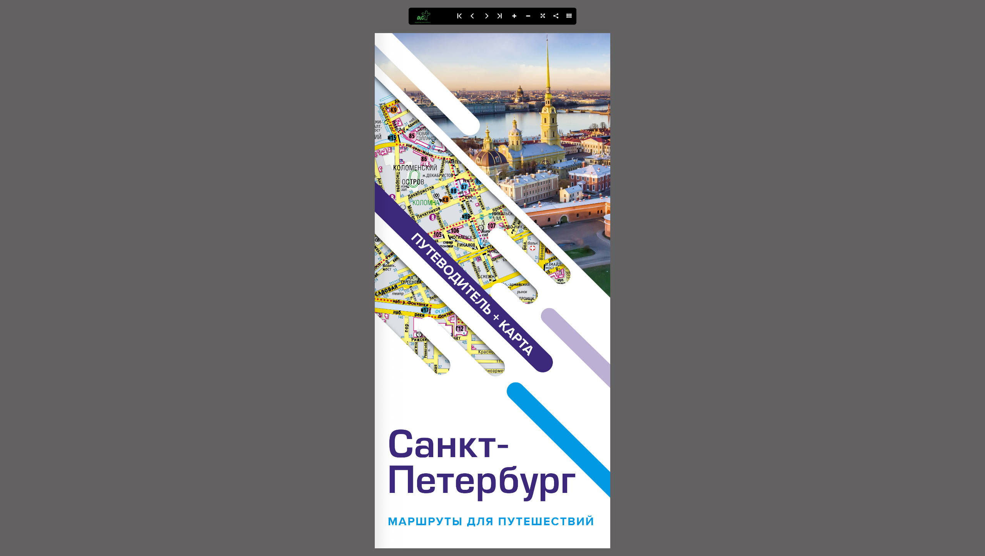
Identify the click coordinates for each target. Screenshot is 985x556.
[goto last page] (500, 16)
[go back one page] (472, 16)
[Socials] (555, 16)
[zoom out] (528, 16)
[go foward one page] (486, 16)
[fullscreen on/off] (541, 16)
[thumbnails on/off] (569, 16)
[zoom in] (514, 16)
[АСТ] (430, 16)
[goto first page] (458, 16)
